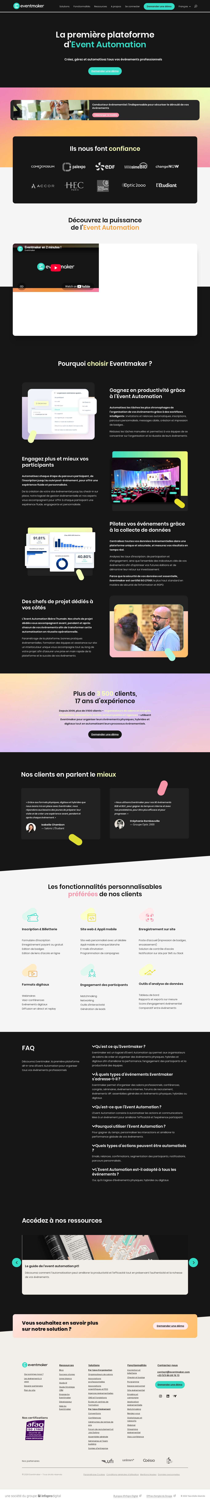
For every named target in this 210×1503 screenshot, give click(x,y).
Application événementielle (134, 1403)
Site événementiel (136, 1390)
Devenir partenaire (33, 1386)
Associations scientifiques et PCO (98, 1387)
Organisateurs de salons (100, 1374)
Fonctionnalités (137, 1365)
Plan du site (29, 1390)
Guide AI (63, 1383)
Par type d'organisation (100, 1370)
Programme (133, 1381)
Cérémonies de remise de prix (100, 1423)
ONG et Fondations (97, 1397)
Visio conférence (135, 1436)
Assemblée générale (98, 1436)
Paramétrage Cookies (94, 1474)
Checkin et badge (136, 1377)
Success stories (67, 1374)
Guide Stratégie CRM (67, 1388)
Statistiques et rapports (134, 1419)
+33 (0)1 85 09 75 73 (168, 1375)
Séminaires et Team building (98, 1442)
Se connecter (132, 6)
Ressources (66, 1365)
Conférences (94, 1417)
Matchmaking (134, 1409)
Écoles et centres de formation (98, 1403)
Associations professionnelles (96, 1380)
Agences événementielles (100, 1393)
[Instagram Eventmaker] (160, 1398)
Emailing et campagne (133, 1396)
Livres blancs (65, 1378)
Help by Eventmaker (65, 1407)
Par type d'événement (99, 1409)
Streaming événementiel (134, 1431)
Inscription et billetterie (134, 1371)
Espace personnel (136, 1386)
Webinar (131, 1425)
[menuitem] (185, 7)
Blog (61, 1370)
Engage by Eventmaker (65, 1396)
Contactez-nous (167, 1365)
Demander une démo (159, 6)
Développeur (65, 1401)
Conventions (94, 1413)
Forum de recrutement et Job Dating (100, 1431)
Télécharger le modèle (105, 115)
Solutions (94, 1365)
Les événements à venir (33, 1380)
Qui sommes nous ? (33, 1374)
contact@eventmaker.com (173, 1372)
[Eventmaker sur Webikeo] (175, 1398)
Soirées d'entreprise (98, 1448)
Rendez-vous (133, 1413)
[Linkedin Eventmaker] (168, 1398)
